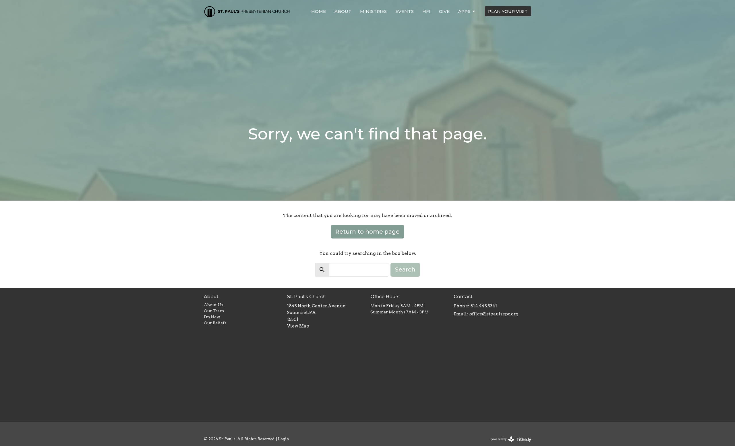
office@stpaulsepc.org (493, 314)
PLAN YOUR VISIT (508, 11)
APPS (464, 11)
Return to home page (367, 231)
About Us (213, 304)
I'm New (212, 317)
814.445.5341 (484, 306)
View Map (298, 326)
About (342, 11)
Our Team (214, 311)
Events (404, 11)
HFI (426, 11)
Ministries (373, 11)
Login (283, 439)
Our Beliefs (215, 323)
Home (318, 11)
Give (444, 11)
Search (405, 269)
